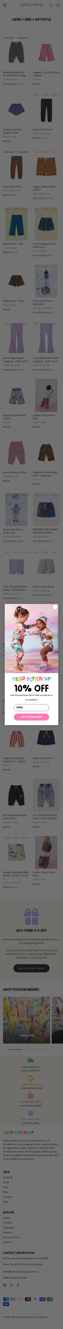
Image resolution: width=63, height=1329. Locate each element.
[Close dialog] (55, 607)
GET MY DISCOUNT (31, 717)
